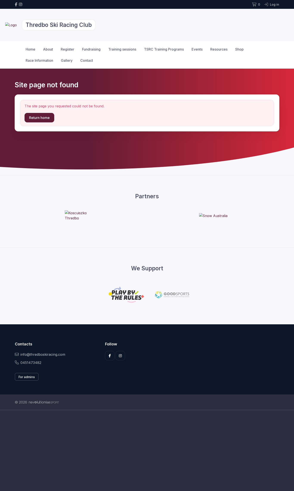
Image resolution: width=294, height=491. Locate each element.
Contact (86, 60)
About (48, 49)
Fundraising (91, 49)
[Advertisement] (144, 450)
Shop (239, 49)
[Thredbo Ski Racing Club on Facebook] (16, 4)
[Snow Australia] (213, 215)
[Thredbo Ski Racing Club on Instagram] (20, 4)
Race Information (39, 60)
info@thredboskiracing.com (42, 354)
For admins (27, 377)
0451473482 (30, 362)
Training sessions (122, 49)
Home (30, 49)
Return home (39, 117)
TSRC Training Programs (164, 49)
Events (197, 49)
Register (67, 49)
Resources (218, 49)
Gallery (67, 60)
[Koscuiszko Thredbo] (81, 215)
